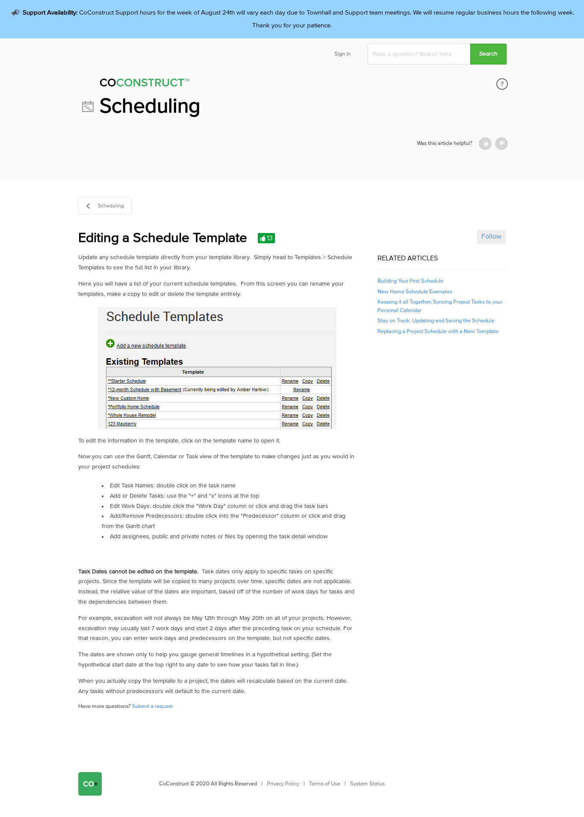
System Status (367, 784)
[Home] (202, 84)
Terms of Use (324, 784)
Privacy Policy (283, 784)
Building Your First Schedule (410, 281)
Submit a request (152, 706)
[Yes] (485, 143)
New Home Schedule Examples (415, 292)
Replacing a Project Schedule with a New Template (438, 331)
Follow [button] (491, 236)
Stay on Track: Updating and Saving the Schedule (436, 321)
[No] (501, 143)
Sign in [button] (342, 54)
